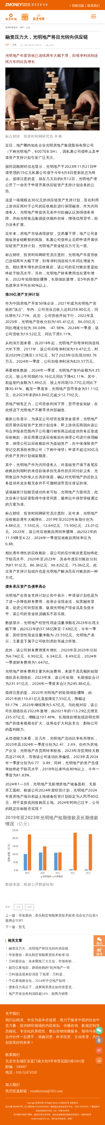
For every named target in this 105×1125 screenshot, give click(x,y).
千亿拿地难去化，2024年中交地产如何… (39, 981)
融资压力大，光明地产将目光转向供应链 (38, 948)
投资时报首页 (11, 27)
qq (99, 1040)
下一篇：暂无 (15, 927)
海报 (99, 1060)
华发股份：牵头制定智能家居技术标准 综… (40, 955)
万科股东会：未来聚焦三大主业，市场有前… (42, 961)
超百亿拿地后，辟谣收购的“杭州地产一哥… (41, 968)
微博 (99, 1050)
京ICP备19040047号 (14, 1107)
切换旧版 (78, 5)
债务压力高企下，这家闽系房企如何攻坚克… (42, 987)
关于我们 (12, 1014)
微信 (99, 943)
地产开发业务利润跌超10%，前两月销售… (40, 994)
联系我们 (93, 5)
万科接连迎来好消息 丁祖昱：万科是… (37, 974)
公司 (18, 907)
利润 (30, 907)
